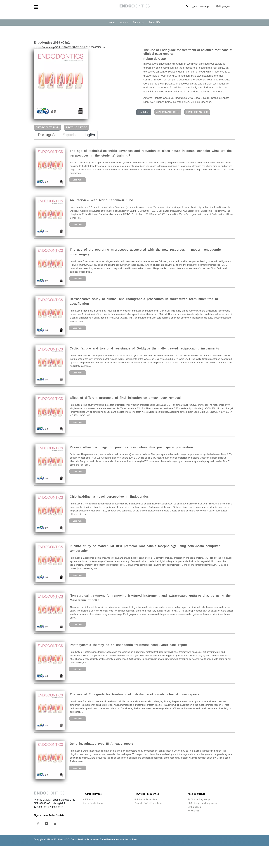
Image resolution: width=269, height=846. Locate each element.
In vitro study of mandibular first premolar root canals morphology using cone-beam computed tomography (145, 548)
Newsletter (193, 810)
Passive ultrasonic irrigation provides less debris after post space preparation (131, 447)
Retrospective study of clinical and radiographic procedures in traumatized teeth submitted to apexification (144, 301)
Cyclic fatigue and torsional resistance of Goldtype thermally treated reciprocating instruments (144, 348)
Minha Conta (194, 807)
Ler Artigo (143, 112)
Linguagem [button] (225, 6)
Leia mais (78, 179)
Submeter (138, 22)
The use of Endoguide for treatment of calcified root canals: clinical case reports (134, 694)
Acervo (124, 22)
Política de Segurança (199, 799)
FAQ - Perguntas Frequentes (202, 803)
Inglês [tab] (90, 135)
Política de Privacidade (146, 799)
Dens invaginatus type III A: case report (101, 743)
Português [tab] (47, 135)
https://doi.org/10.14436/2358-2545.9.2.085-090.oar (70, 47)
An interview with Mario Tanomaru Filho (101, 200)
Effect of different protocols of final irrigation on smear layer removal (125, 397)
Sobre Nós (154, 22)
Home (112, 22)
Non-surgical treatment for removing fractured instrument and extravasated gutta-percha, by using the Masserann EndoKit (150, 598)
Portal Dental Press (93, 803)
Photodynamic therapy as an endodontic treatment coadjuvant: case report (128, 645)
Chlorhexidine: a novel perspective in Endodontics (109, 496)
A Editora (88, 799)
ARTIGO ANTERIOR (47, 127)
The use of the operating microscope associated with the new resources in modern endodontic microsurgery (145, 252)
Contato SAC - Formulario (148, 803)
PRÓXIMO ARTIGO (76, 127)
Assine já (204, 6)
